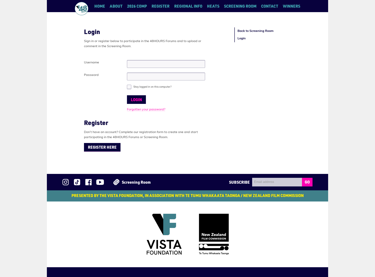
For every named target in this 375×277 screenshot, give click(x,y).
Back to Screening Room (255, 31)
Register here (102, 147)
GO (307, 181)
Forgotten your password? (146, 109)
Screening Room (240, 6)
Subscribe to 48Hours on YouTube (100, 182)
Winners (291, 6)
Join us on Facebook (88, 182)
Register (161, 6)
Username (91, 62)
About (116, 6)
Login (242, 38)
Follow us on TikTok (77, 182)
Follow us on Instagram (65, 182)
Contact (269, 6)
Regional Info (188, 6)
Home (99, 6)
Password (91, 75)
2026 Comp (137, 6)
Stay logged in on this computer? (152, 87)
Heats (213, 6)
